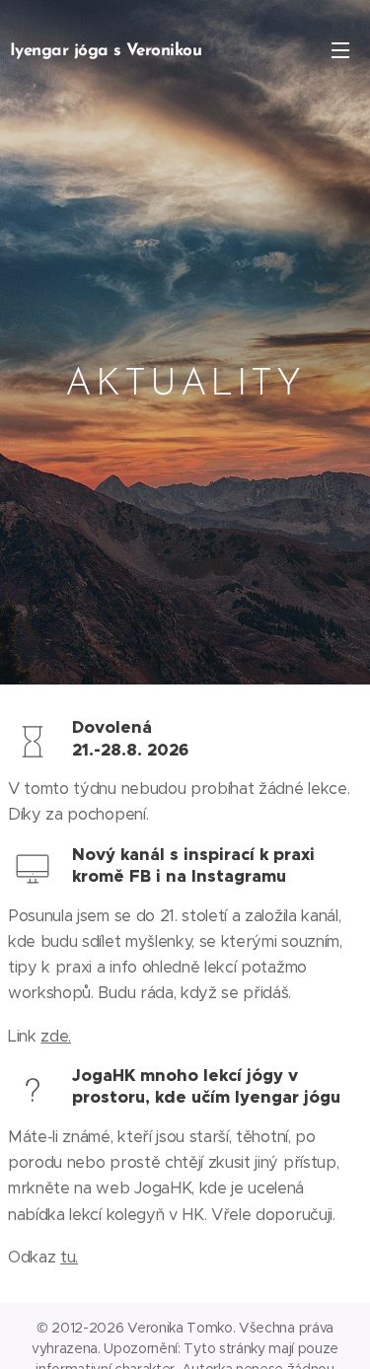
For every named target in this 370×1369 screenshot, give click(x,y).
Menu (340, 49)
